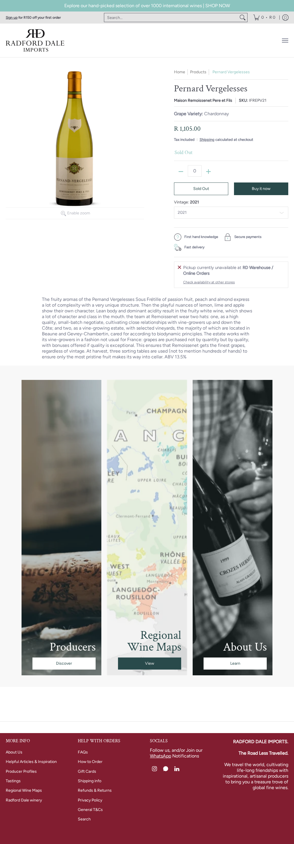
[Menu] (284, 40)
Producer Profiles (21, 771)
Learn (235, 663)
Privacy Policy (90, 800)
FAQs (83, 752)
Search (84, 819)
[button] (154, 769)
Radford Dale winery (24, 800)
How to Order (90, 761)
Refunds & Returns (95, 790)
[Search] (242, 17)
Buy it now (261, 188)
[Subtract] (181, 171)
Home (179, 72)
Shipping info (89, 780)
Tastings (13, 780)
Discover (64, 663)
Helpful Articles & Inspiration (31, 761)
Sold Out (201, 188)
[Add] (208, 171)
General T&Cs (90, 809)
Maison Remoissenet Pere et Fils (203, 100)
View (149, 663)
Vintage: (186, 202)
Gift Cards (87, 771)
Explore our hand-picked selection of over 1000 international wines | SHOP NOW (147, 5)
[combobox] (171, 17)
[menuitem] (264, 17)
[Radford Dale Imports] (36, 40)
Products (198, 72)
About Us (14, 752)
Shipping (207, 139)
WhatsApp (160, 756)
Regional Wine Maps (24, 790)
